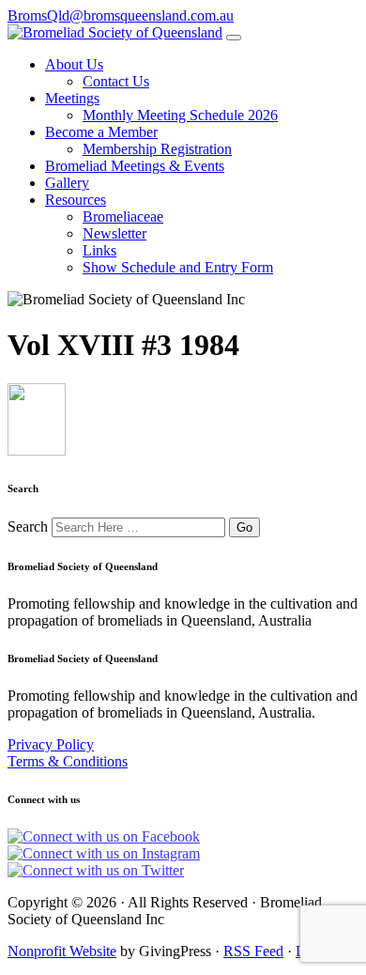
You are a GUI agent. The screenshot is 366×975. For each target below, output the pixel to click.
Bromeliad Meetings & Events (134, 166)
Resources (75, 200)
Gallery (67, 183)
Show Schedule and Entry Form (178, 267)
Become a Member (101, 132)
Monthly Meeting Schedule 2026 (180, 115)
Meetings (72, 98)
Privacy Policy (51, 744)
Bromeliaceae (123, 216)
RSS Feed (253, 951)
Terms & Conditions (68, 761)
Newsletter (114, 233)
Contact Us (116, 81)
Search (28, 526)
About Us (74, 64)
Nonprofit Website (62, 951)
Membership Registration (157, 149)
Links (99, 250)
